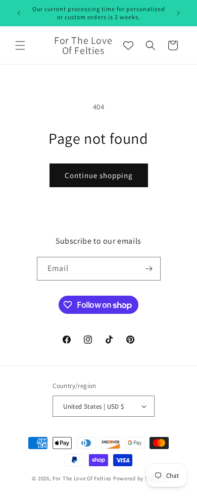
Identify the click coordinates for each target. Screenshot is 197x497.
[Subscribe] (149, 269)
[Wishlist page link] (128, 45)
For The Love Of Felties (82, 478)
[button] (20, 45)
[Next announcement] (178, 13)
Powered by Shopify (139, 478)
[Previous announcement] (19, 13)
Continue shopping (99, 175)
